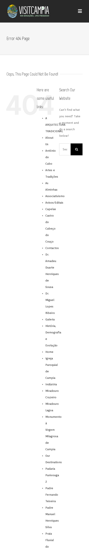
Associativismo (55, 196)
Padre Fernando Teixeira (51, 495)
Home (49, 352)
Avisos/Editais (54, 202)
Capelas (50, 209)
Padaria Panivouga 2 (52, 475)
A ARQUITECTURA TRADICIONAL (55, 125)
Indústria (51, 384)
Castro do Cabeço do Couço (50, 228)
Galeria (50, 319)
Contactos (52, 248)
